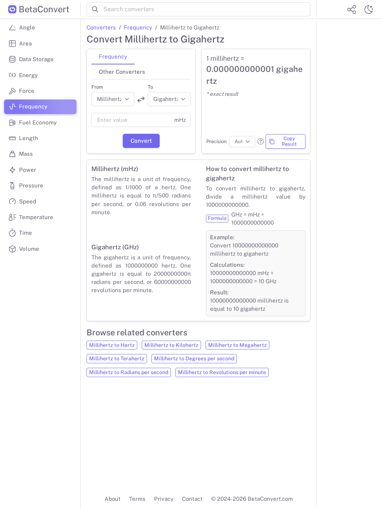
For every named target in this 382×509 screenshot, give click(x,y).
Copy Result (289, 141)
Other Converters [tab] (122, 72)
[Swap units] (141, 99)
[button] (261, 141)
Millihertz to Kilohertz (171, 345)
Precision (216, 141)
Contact (192, 499)
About (112, 499)
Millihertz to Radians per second (128, 372)
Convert (141, 140)
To (150, 87)
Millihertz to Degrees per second (194, 358)
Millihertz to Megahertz (237, 345)
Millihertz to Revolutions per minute (222, 372)
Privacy (163, 499)
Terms (137, 499)
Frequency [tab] (113, 56)
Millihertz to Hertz (112, 345)
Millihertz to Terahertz (116, 358)
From (97, 87)
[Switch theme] (368, 9)
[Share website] (351, 9)
